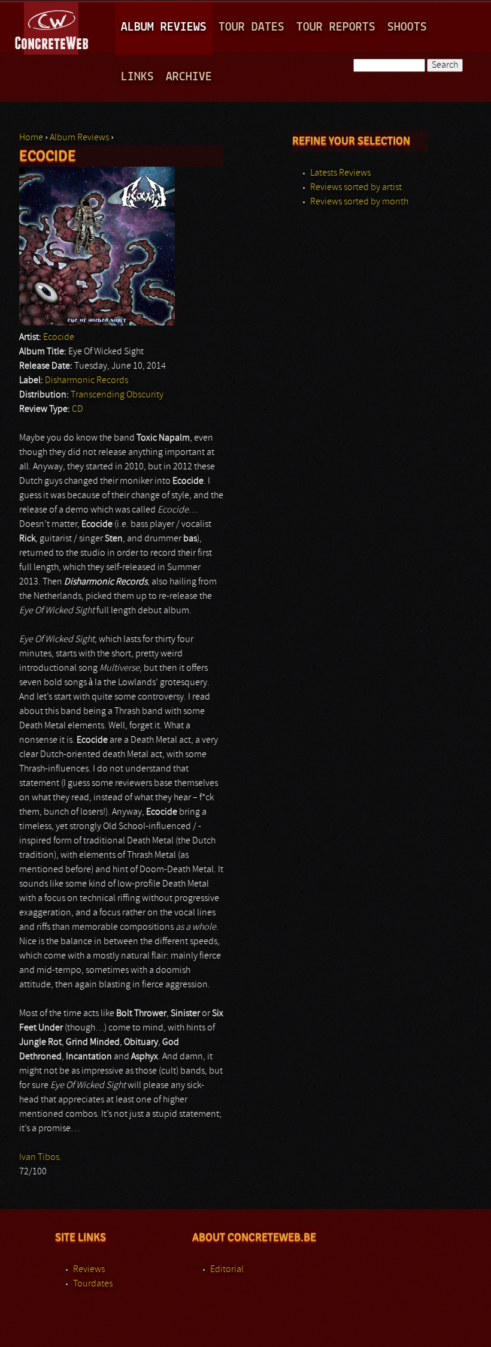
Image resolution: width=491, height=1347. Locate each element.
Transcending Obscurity (117, 395)
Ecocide (58, 337)
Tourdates (93, 1284)
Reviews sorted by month (359, 202)
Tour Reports (335, 27)
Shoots (407, 27)
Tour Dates (251, 27)
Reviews (89, 1269)
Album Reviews (164, 27)
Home (31, 138)
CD (77, 409)
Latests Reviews (340, 173)
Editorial (227, 1269)
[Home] (52, 26)
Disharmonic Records (86, 380)
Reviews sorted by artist (356, 187)
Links (137, 77)
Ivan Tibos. (40, 1157)
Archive (189, 77)
